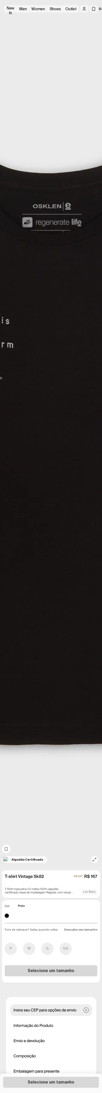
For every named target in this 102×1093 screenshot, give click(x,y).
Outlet (70, 9)
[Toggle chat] (93, 39)
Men (23, 9)
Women (38, 9)
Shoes (55, 9)
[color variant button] (7, 916)
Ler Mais (89, 892)
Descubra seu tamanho (80, 929)
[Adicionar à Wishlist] (6, 849)
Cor (7, 906)
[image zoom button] (94, 859)
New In (10, 9)
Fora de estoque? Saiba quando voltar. (31, 929)
